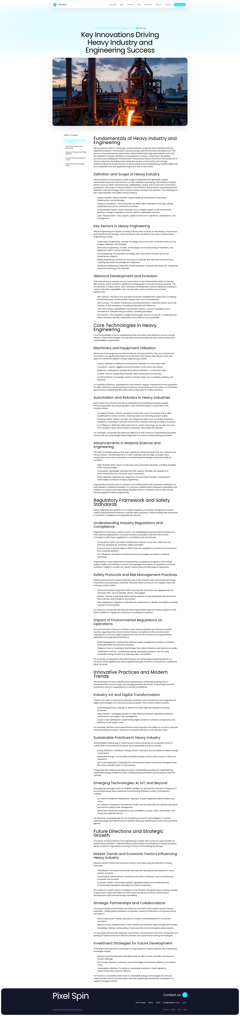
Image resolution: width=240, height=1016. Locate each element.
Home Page (140, 1002)
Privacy (173, 1010)
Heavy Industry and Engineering (106, 28)
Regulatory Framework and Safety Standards (76, 153)
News (150, 1002)
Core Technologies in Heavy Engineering (74, 147)
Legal (185, 1010)
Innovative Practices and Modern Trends (76, 159)
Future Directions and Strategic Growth (75, 164)
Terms (179, 1010)
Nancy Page (142, 28)
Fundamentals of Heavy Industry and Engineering (75, 141)
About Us (166, 1010)
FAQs (158, 1002)
